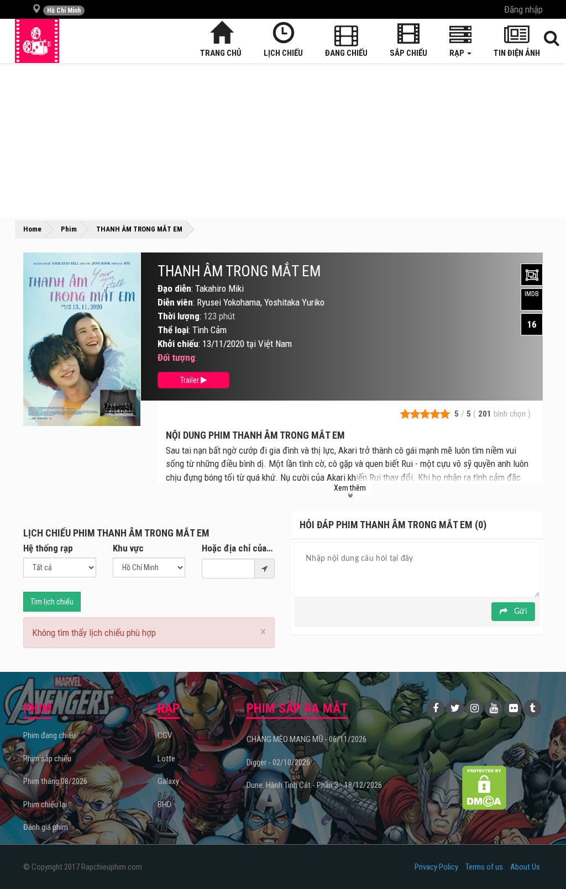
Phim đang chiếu (49, 735)
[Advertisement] (283, 140)
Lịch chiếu (283, 53)
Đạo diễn (174, 288)
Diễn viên (175, 302)
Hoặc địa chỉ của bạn (238, 548)
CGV (165, 735)
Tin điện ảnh (517, 53)
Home (32, 229)
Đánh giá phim (45, 827)
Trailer (190, 380)
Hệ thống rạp (48, 548)
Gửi (519, 612)
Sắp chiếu (408, 53)
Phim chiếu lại (45, 804)
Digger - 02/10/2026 (278, 762)
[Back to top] (540, 858)
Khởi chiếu (178, 344)
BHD (164, 804)
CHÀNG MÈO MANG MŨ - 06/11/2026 (306, 739)
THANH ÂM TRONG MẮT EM (239, 271)
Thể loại (173, 330)
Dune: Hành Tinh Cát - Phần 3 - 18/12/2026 (314, 785)
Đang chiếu (346, 53)
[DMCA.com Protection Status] (484, 787)
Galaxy (168, 781)
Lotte (166, 759)
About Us (525, 867)
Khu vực (128, 548)
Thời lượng (179, 316)
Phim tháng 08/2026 (55, 781)
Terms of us (484, 867)
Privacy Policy (436, 867)
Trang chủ (221, 53)
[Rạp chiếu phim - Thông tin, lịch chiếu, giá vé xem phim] (37, 41)
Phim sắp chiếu (47, 759)
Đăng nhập (523, 9)
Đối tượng (176, 357)
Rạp (457, 53)
